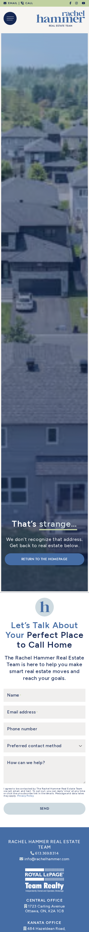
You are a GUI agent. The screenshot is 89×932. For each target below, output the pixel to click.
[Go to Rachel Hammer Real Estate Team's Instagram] (76, 3)
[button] (10, 18)
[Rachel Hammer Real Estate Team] (60, 18)
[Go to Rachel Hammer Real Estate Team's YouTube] (84, 3)
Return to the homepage (44, 559)
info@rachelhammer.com (47, 859)
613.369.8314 (47, 853)
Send (44, 808)
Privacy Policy (25, 795)
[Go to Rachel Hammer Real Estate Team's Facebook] (71, 3)
